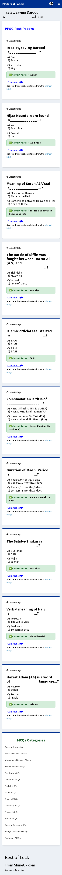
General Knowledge (31, 747)
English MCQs (31, 786)
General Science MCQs (31, 825)
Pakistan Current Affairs (31, 753)
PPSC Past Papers (19, 29)
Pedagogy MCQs (31, 838)
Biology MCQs (31, 799)
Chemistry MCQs (31, 805)
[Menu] (58, 4)
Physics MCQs (31, 812)
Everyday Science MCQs (31, 831)
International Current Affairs (31, 760)
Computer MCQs (31, 779)
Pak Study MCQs (31, 773)
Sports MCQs (31, 818)
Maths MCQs (31, 792)
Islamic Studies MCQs (31, 766)
